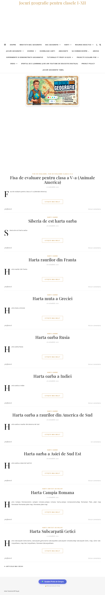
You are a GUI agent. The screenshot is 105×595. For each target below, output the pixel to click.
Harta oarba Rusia (52, 337)
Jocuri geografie (14, 51)
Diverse (30, 51)
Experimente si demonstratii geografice (24, 57)
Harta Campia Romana (52, 492)
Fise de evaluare (39, 174)
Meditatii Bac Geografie (31, 45)
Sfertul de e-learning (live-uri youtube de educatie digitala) (49, 63)
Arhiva (96, 51)
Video (12, 63)
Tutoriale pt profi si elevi (59, 57)
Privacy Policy (88, 63)
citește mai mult (52, 202)
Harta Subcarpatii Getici (52, 531)
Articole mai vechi (14, 566)
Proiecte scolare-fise (86, 57)
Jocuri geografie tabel (53, 70)
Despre (13, 45)
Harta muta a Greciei (52, 298)
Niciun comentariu (94, 209)
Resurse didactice (83, 45)
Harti (66, 45)
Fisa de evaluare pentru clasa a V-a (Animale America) (52, 180)
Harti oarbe (52, 217)
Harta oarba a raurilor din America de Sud (52, 415)
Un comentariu (96, 442)
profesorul (8, 209)
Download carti (47, 51)
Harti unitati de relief (52, 489)
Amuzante (63, 51)
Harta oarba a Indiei (52, 376)
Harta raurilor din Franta (52, 259)
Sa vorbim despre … (80, 51)
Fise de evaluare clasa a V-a (60, 174)
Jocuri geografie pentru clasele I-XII (52, 2)
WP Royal (16, 591)
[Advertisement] (52, 122)
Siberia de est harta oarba (52, 221)
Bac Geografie (51, 45)
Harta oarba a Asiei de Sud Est (52, 453)
